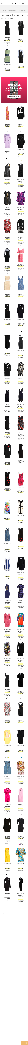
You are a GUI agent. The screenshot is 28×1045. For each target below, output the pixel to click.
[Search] (20, 3)
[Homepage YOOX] (14, 3)
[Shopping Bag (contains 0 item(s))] (26, 3)
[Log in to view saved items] (23, 3)
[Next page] (24, 913)
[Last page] (26, 913)
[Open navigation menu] (2, 3)
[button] (14, 908)
